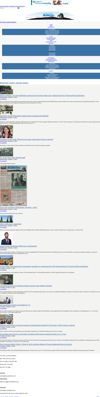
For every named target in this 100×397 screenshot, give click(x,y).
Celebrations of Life (51, 41)
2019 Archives (52, 55)
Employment (51, 27)
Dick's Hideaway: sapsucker (10, 224)
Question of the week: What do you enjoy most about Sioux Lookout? (26, 139)
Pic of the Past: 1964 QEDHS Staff (12, 158)
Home (2, 6)
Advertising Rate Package (52, 67)
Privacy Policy (6, 396)
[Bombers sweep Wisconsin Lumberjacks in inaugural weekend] (6, 114)
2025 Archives (52, 47)
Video (51, 40)
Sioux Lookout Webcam (51, 60)
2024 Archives (52, 49)
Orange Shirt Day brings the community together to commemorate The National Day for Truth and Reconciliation (44, 266)
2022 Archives (52, 51)
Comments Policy (16, 396)
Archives (51, 43)
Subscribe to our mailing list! (52, 77)
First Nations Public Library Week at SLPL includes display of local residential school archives (36, 344)
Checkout (22, 6)
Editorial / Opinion (51, 38)
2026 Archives (52, 46)
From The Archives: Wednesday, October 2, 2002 (18, 207)
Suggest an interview (52, 74)
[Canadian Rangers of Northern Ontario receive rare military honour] (6, 284)
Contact (6, 6)
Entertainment (51, 39)
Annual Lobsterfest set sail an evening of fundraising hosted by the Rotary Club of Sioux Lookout (37, 325)
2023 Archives (52, 50)
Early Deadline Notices (52, 64)
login (16, 6)
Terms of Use (2, 396)
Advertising (51, 61)
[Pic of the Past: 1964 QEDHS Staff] (6, 156)
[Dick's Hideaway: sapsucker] (6, 222)
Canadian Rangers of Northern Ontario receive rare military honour (26, 286)
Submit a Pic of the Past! (52, 78)
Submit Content (52, 75)
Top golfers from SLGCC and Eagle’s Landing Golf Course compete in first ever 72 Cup (33, 334)
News (51, 25)
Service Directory (51, 58)
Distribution (52, 68)
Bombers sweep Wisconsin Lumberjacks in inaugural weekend (24, 116)
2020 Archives (52, 54)
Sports (51, 36)
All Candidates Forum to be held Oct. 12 (15, 305)
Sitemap (12, 6)
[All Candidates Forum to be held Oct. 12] (6, 303)
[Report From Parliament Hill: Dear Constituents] (6, 244)
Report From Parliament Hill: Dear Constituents (18, 246)
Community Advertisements (52, 66)
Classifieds (51, 57)
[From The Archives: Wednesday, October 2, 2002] (13, 205)
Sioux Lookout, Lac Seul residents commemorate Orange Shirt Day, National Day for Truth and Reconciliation (42, 96)
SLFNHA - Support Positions (52, 30)
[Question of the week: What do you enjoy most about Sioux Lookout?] (6, 137)
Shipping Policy (11, 396)
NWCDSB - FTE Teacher (52, 34)
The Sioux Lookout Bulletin (8, 22)
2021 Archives (52, 52)
